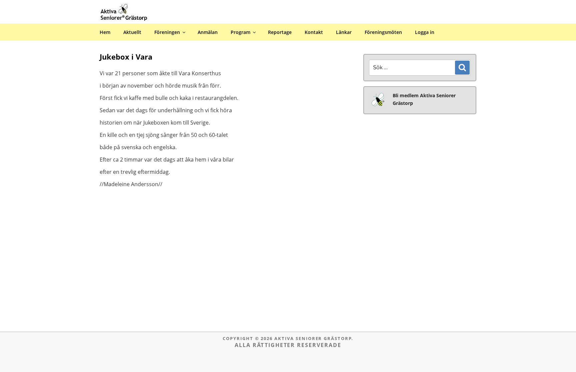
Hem (105, 32)
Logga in (564, 4)
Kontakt (314, 32)
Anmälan (208, 32)
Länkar (344, 32)
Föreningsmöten (383, 32)
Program (240, 32)
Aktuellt (132, 32)
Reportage (280, 32)
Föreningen (167, 32)
